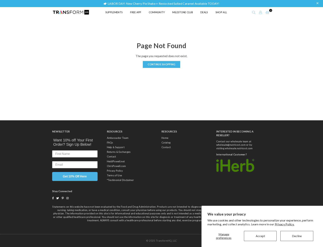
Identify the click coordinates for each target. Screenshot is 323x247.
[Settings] (260, 12)
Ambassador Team (118, 137)
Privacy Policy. (284, 224)
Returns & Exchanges (119, 151)
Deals (204, 12)
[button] (318, 3)
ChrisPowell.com (116, 166)
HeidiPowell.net (116, 161)
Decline (297, 236)
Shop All (221, 12)
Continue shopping (161, 64)
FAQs (110, 142)
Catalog (166, 142)
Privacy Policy (115, 170)
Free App (135, 12)
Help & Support (115, 147)
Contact (111, 156)
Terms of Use (114, 175)
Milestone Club (182, 12)
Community (157, 12)
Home (165, 137)
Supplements (114, 12)
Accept (260, 236)
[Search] (253, 12)
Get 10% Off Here (75, 176)
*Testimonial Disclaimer (120, 180)
